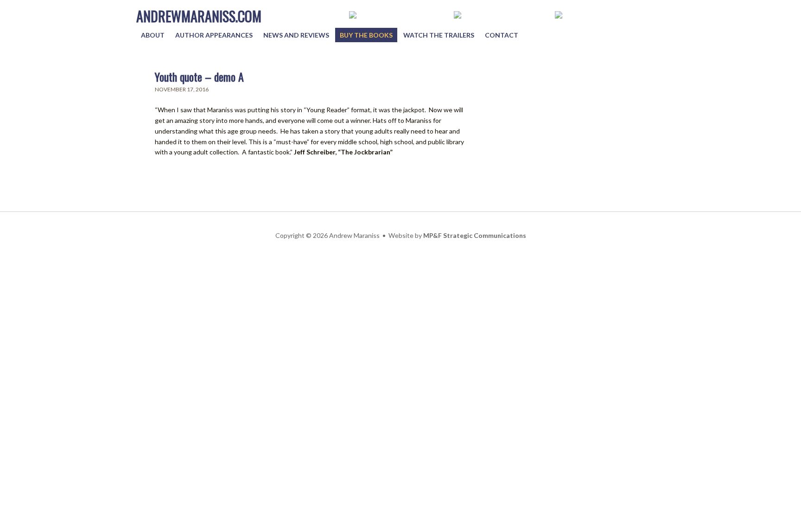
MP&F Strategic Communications (474, 235)
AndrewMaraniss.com (198, 16)
